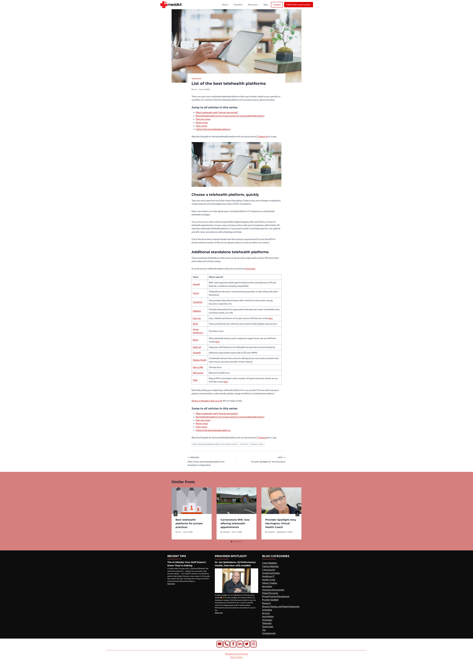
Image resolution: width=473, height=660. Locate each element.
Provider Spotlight (270, 599)
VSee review (201, 126)
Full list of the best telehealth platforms (213, 129)
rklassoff (226, 532)
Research (266, 603)
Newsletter (267, 586)
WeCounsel (198, 372)
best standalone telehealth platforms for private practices (215, 444)
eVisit (195, 323)
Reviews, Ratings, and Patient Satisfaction (281, 606)
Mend (195, 340)
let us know (250, 268)
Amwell (196, 284)
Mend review (202, 122)
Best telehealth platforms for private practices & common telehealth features (230, 116)
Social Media (268, 616)
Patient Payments (270, 593)
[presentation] (192, 500)
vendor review (257, 444)
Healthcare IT (268, 576)
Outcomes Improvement (273, 589)
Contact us (262, 136)
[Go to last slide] (175, 513)
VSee (195, 380)
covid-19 (244, 444)
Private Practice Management (275, 596)
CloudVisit (197, 302)
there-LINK (198, 367)
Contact (277, 4)
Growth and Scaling (271, 573)
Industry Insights (269, 583)
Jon (195, 89)
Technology (267, 620)
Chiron (196, 293)
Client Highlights (269, 563)
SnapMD (197, 352)
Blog (266, 4)
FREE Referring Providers (298, 4)
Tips (264, 630)
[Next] (297, 513)
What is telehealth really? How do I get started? (217, 112)
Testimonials (267, 626)
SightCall (197, 347)
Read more (171, 584)
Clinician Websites (270, 566)
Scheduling (267, 610)
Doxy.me (197, 318)
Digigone (197, 311)
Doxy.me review (203, 119)
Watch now (219, 613)
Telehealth (196, 79)
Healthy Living (268, 579)
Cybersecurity (268, 569)
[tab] (231, 541)
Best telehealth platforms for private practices (189, 523)
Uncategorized (269, 633)
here (270, 318)
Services (266, 613)
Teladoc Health (199, 360)
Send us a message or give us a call (207, 400)
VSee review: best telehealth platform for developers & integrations (206, 461)
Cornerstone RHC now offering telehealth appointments (235, 523)
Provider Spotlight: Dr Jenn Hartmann (268, 459)
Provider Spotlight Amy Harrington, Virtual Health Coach (280, 523)
